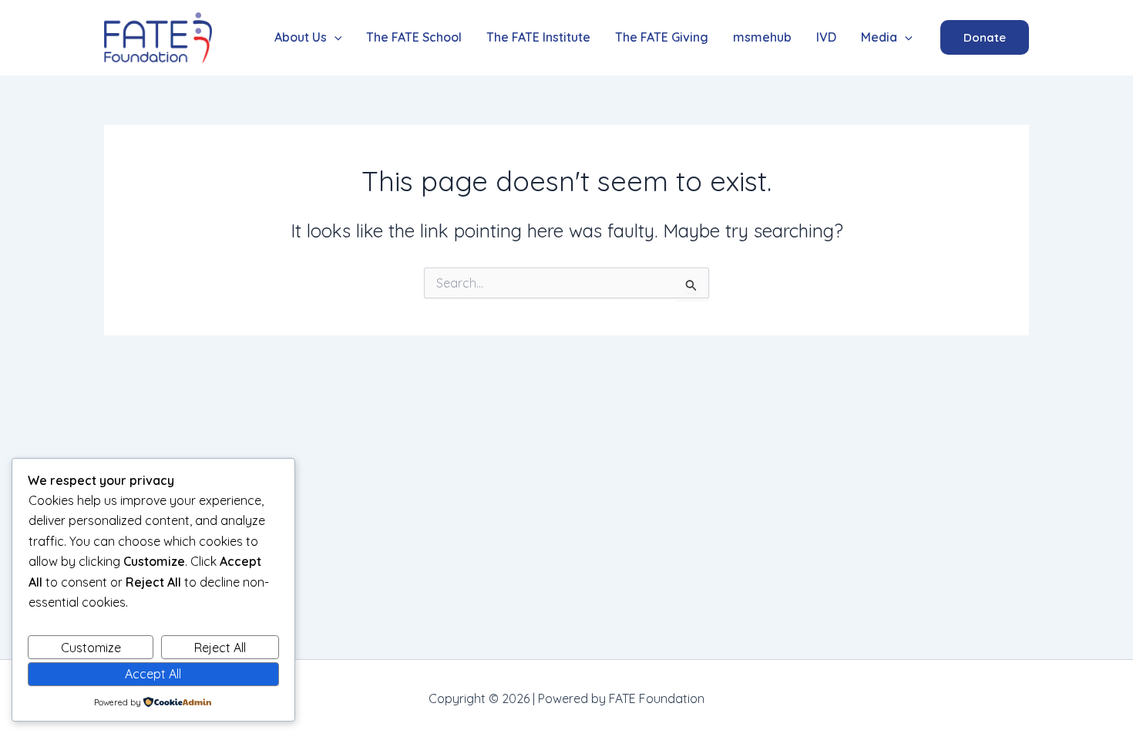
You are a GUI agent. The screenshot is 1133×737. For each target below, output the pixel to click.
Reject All (220, 647)
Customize (91, 647)
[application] (334, 37)
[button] (308, 37)
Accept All (153, 673)
